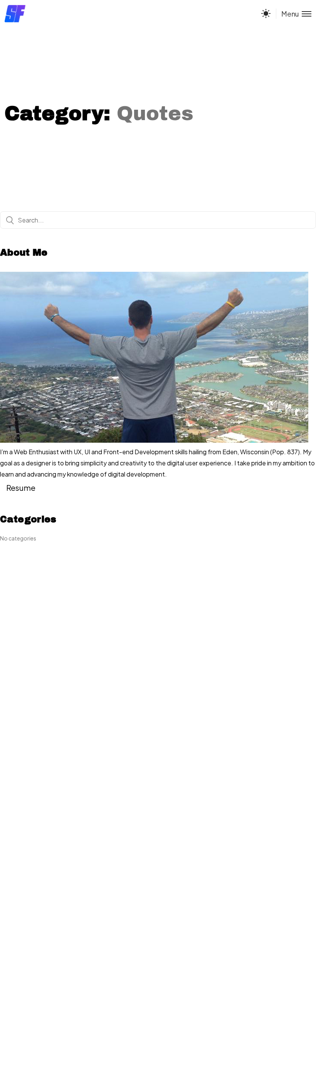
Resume (20, 487)
